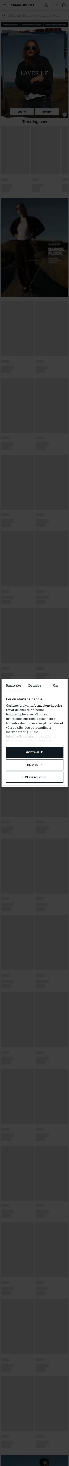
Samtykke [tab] (13, 685)
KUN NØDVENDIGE (34, 777)
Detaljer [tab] (34, 685)
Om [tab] (55, 685)
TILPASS (32, 765)
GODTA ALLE (34, 752)
